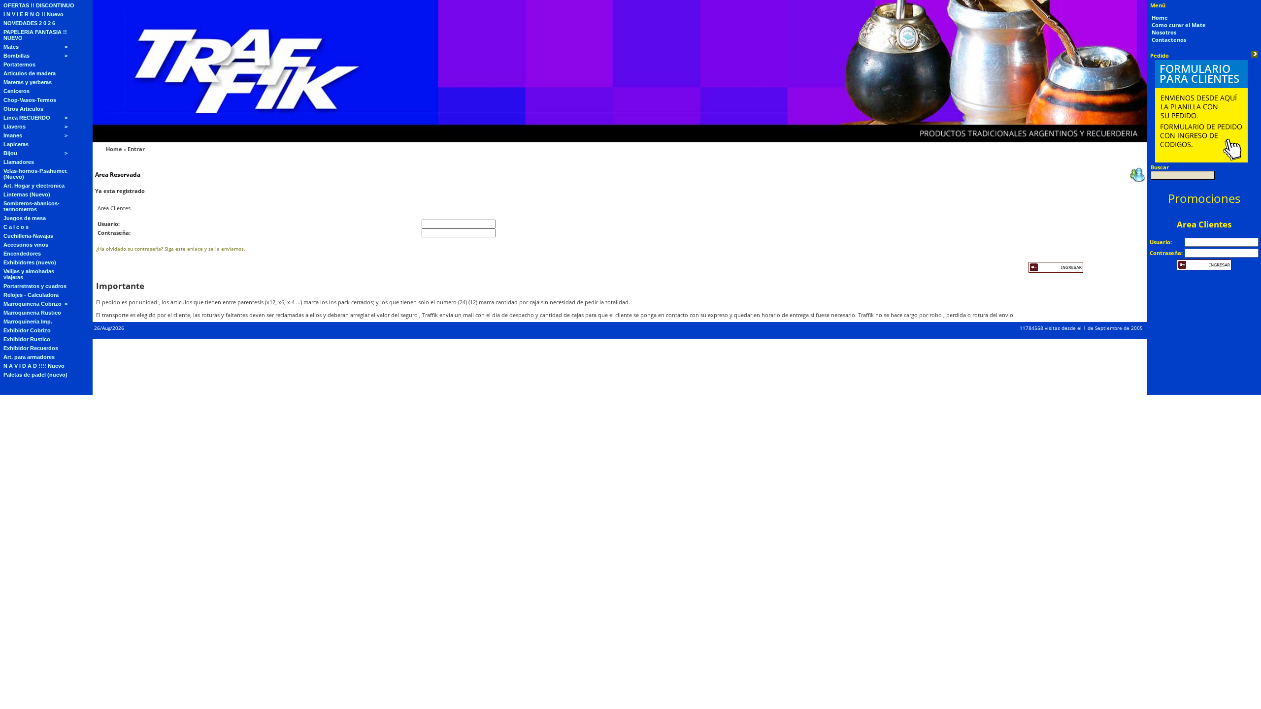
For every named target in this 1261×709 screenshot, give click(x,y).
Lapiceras (16, 144)
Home (114, 149)
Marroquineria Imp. (27, 321)
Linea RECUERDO (26, 118)
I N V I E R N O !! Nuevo (33, 14)
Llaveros (14, 126)
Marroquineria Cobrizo (32, 304)
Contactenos (1169, 39)
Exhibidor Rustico (26, 339)
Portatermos (19, 64)
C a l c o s (16, 227)
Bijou (10, 153)
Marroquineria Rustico (32, 313)
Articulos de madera (29, 73)
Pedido (1159, 55)
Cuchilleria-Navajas (28, 236)
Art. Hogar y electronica (34, 186)
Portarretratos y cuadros (34, 286)
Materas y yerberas (27, 82)
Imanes (12, 135)
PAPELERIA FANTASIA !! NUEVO (35, 35)
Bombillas (16, 56)
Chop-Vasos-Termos (29, 100)
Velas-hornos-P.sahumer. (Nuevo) (35, 174)
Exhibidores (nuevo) (29, 262)
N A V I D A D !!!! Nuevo (34, 366)
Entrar (136, 149)
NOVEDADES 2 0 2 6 (29, 23)
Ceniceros (16, 91)
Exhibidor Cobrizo (27, 330)
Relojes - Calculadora (31, 295)
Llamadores (18, 162)
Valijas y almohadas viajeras (28, 274)
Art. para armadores (29, 357)
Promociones (1204, 198)
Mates (11, 47)
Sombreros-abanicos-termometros (31, 206)
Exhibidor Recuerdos (30, 348)
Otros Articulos (23, 109)
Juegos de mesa (24, 218)
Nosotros (1164, 32)
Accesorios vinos (25, 245)
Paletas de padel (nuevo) (35, 375)
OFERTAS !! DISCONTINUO (38, 5)
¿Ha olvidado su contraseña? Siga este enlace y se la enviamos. (170, 248)
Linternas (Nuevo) (26, 194)
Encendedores (22, 254)
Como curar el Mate (1179, 25)
